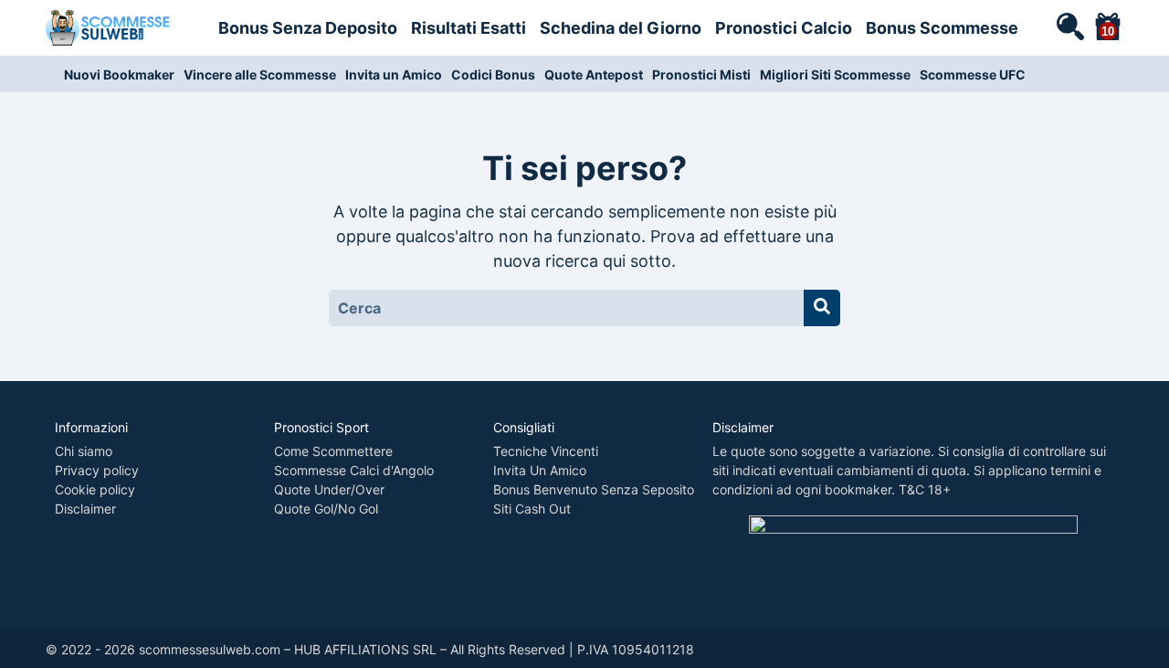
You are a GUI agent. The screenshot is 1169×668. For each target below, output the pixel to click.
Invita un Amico (393, 74)
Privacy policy (97, 470)
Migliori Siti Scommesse (835, 74)
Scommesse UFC (973, 74)
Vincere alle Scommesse (260, 74)
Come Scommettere (333, 451)
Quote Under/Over (329, 489)
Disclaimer (85, 508)
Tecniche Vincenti (545, 451)
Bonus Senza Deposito (307, 27)
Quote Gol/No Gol (326, 508)
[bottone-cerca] (822, 308)
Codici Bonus (493, 74)
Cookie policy (95, 489)
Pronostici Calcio (783, 27)
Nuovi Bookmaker (119, 74)
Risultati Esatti (468, 27)
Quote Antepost (593, 74)
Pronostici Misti (701, 74)
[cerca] (1069, 25)
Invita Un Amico (539, 470)
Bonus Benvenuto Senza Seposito (593, 489)
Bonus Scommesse (942, 27)
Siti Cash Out (532, 508)
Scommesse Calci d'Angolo (354, 470)
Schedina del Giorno (620, 27)
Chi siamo (83, 451)
